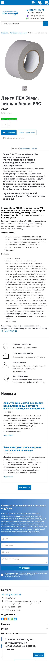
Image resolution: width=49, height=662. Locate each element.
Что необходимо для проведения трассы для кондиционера (22, 448)
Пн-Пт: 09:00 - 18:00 (13, 607)
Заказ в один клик (27, 132)
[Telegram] (9, 619)
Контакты (6, 590)
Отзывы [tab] (34, 148)
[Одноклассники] (5, 619)
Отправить (24, 568)
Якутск (16, 604)
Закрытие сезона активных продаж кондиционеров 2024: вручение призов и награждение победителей (24, 405)
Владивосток (9, 604)
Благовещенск (36, 604)
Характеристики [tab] (25, 148)
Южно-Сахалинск (24, 604)
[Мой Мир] (15, 619)
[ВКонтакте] (2, 619)
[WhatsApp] (12, 619)
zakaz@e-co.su (36, 12)
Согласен (39, 655)
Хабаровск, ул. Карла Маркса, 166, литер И (23, 601)
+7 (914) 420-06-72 (36, 16)
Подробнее (8, 435)
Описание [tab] (15, 148)
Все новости (24, 487)
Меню (4, 628)
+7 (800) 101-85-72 (35, 10)
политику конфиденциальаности (20, 575)
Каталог (5, 624)
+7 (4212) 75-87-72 (9, 331)
